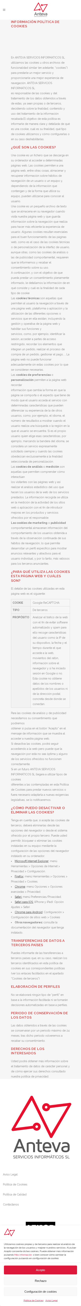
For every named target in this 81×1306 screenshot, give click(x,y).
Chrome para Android (28, 912)
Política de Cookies (33, 1300)
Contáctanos (11, 1204)
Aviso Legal (51, 1300)
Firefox (19, 876)
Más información (23, 1254)
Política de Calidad (15, 1194)
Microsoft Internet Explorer (32, 861)
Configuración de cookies (40, 1291)
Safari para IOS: (24, 902)
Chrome (20, 886)
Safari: (18, 896)
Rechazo (40, 1280)
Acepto (40, 1270)
